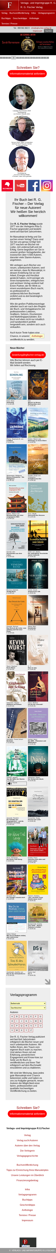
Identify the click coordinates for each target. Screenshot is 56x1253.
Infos (33, 13)
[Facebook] (33, 190)
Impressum (37, 31)
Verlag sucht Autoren (27, 1140)
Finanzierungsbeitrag (27, 1180)
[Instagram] (47, 190)
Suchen (48, 31)
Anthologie (34, 18)
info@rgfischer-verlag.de (41, 28)
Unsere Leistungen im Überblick (27, 1175)
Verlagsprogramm (46, 13)
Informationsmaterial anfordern (27, 73)
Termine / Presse (9, 23)
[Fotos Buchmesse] (7, 190)
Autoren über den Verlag (27, 1145)
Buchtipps (6, 18)
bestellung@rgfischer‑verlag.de (28, 355)
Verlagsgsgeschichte (27, 1156)
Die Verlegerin (27, 1151)
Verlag (4, 13)
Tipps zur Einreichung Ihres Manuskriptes (27, 1170)
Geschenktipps (20, 18)
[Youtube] (20, 190)
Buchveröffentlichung (19, 13)
